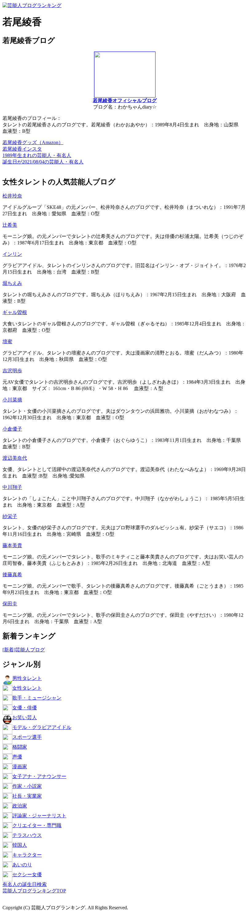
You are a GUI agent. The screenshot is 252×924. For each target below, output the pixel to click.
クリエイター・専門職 (36, 825)
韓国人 (19, 845)
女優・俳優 (24, 707)
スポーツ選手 (27, 737)
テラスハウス (27, 835)
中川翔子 (12, 487)
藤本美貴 (12, 545)
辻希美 (9, 225)
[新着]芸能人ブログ (23, 649)
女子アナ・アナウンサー (39, 776)
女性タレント (27, 688)
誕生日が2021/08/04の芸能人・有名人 (43, 161)
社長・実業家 (27, 796)
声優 (17, 756)
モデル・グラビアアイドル (41, 727)
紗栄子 (9, 516)
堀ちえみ (12, 283)
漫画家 (19, 766)
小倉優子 (12, 428)
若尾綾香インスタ (22, 148)
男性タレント (27, 678)
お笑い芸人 (24, 717)
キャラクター (27, 854)
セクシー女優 (27, 874)
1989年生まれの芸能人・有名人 (36, 155)
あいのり (22, 864)
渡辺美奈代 (14, 458)
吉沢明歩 (12, 370)
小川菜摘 (12, 399)
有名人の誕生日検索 (24, 884)
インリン (12, 254)
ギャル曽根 (14, 312)
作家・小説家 (27, 786)
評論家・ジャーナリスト (39, 815)
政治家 (19, 805)
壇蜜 (7, 341)
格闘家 (19, 747)
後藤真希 (12, 574)
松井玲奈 (12, 195)
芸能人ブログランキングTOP (34, 890)
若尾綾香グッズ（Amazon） (32, 142)
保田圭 (9, 603)
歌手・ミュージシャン (36, 697)
